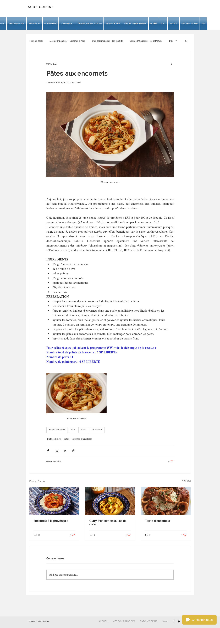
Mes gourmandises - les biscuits (107, 40)
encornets (97, 429)
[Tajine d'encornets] (166, 501)
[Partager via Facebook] (48, 450)
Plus (171, 40)
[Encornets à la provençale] (54, 501)
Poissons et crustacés (82, 438)
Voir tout (186, 480)
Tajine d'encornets (157, 520)
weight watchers (57, 429)
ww (73, 429)
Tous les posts (36, 40)
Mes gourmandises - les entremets (146, 40)
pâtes (83, 429)
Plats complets (54, 438)
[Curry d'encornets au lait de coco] (110, 501)
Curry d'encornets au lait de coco (107, 522)
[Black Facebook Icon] (174, 621)
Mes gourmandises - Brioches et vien (67, 40)
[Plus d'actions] (171, 64)
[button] (67, 23)
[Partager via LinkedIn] (65, 450)
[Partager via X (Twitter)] (56, 450)
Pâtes (66, 438)
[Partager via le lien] (73, 450)
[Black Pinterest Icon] (179, 621)
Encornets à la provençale (51, 520)
